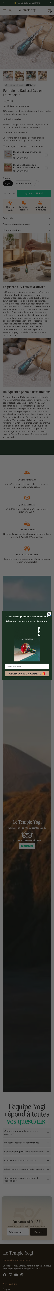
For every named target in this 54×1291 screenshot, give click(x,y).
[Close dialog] (49, 614)
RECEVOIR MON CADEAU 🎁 (27, 673)
